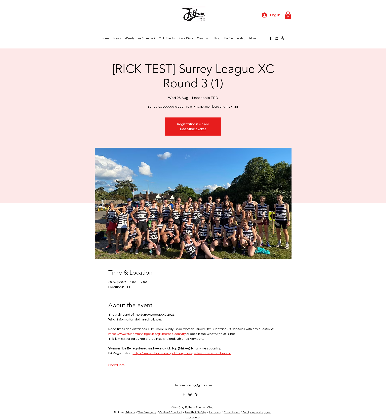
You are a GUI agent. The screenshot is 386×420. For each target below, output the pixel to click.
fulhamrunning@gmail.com (193, 385)
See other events (193, 129)
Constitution (232, 412)
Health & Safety (195, 412)
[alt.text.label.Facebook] (271, 38)
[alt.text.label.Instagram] (277, 38)
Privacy (130, 412)
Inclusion (215, 412)
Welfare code (147, 412)
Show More (116, 365)
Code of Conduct (170, 412)
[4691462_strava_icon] (283, 38)
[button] (288, 15)
